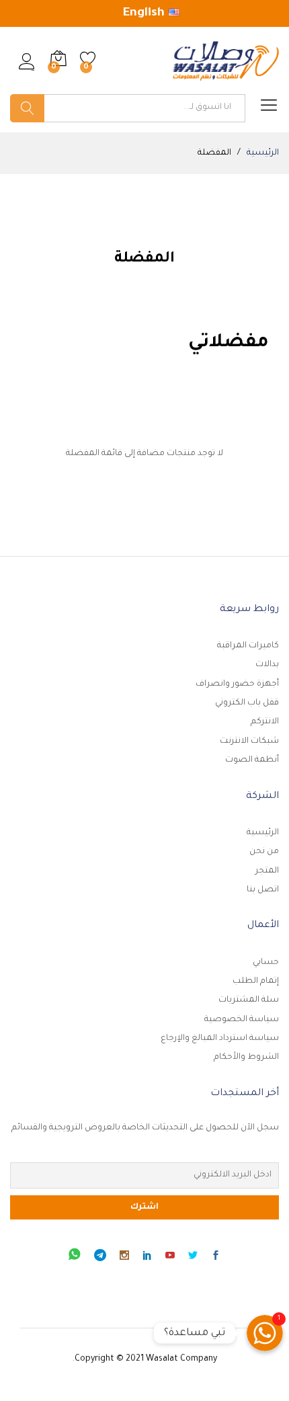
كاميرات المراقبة (248, 646)
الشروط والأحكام (246, 1057)
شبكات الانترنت (249, 741)
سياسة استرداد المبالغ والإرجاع (220, 1038)
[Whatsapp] (74, 1257)
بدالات (267, 665)
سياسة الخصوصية (241, 1020)
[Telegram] (100, 1257)
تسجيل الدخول (27, 70)
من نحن (264, 851)
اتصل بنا (263, 890)
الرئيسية (263, 833)
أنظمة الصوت (252, 760)
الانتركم (265, 722)
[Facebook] (215, 1257)
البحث (27, 108)
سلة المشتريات (248, 1000)
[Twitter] (192, 1257)
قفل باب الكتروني (247, 703)
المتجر (267, 871)
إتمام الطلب (256, 981)
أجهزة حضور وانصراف (237, 684)
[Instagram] (124, 1257)
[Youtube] (170, 1257)
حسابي (266, 962)
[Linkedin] (147, 1257)
